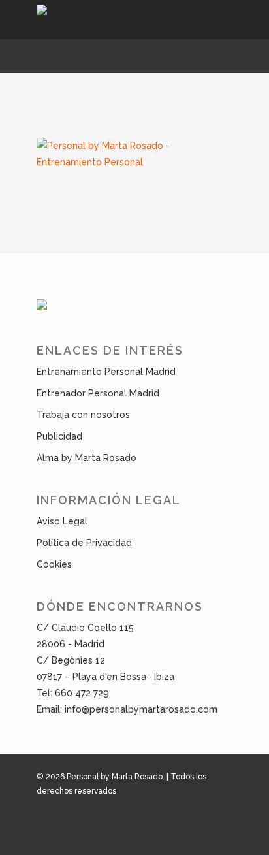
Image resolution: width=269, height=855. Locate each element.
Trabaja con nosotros (83, 415)
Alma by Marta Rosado (86, 458)
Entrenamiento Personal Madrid (106, 371)
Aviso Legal (62, 521)
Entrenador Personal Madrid (98, 393)
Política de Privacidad (84, 543)
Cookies (54, 564)
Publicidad (59, 436)
